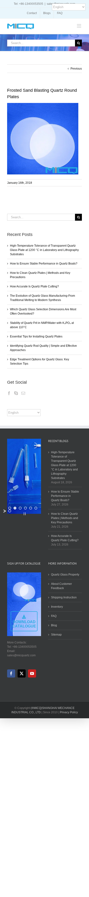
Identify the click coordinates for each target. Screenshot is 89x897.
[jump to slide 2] (15, 508)
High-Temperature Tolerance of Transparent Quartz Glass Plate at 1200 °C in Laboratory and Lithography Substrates (44, 250)
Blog (54, 625)
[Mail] (23, 393)
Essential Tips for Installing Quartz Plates (36, 336)
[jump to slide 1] (9, 508)
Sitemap (56, 634)
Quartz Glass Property (65, 574)
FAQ (53, 616)
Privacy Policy (69, 712)
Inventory (57, 606)
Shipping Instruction (64, 597)
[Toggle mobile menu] (79, 25)
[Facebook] (9, 393)
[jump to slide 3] (20, 508)
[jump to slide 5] (30, 508)
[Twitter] (22, 673)
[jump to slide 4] (25, 508)
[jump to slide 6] (35, 508)
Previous (76, 68)
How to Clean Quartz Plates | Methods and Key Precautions (64, 518)
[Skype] (16, 393)
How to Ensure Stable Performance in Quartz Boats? (43, 263)
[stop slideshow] (25, 513)
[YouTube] (32, 673)
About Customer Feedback (61, 586)
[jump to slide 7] (9, 511)
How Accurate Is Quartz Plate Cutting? (34, 286)
